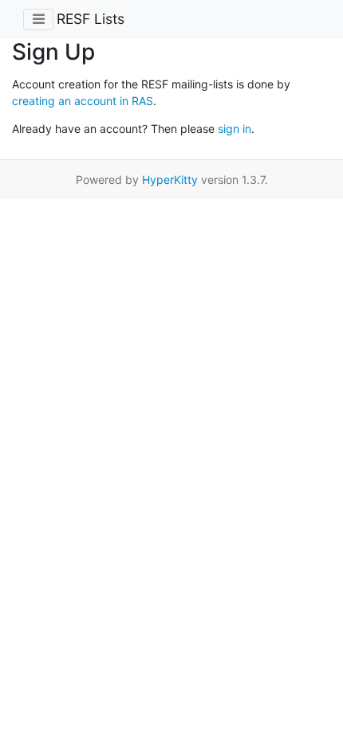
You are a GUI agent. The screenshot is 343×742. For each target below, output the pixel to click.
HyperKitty (170, 179)
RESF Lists (90, 18)
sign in (234, 128)
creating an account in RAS (82, 100)
